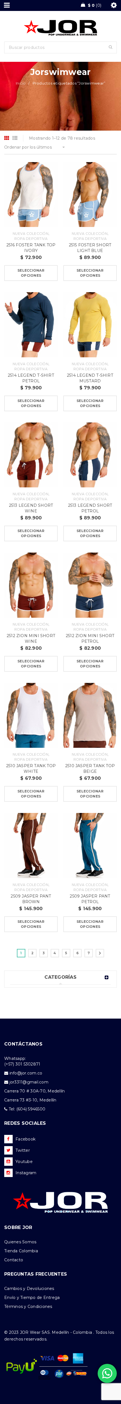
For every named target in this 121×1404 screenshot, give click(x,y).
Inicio (21, 83)
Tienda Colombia (21, 1250)
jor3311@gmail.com (29, 1082)
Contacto (13, 1259)
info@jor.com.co (26, 1073)
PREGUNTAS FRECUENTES (35, 1274)
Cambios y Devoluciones (29, 1288)
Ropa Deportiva (31, 239)
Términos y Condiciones (28, 1306)
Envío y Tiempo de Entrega (32, 1297)
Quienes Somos (20, 1241)
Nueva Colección (30, 233)
